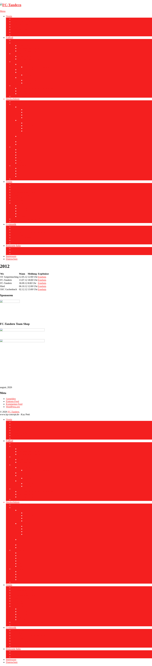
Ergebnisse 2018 (25, 91)
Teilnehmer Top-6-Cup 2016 (37, 83)
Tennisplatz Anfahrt (21, 195)
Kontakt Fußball (19, 96)
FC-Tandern (13, 412)
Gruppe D (28, 117)
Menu (2, 11)
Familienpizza (18, 253)
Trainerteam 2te (25, 56)
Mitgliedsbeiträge (20, 29)
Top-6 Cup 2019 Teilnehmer (37, 67)
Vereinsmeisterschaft (21, 165)
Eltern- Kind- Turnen (22, 235)
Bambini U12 (24, 216)
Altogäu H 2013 (25, 107)
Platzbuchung (18, 184)
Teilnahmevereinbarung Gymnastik (28, 243)
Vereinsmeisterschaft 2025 (24, 187)
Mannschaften (18, 203)
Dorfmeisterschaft (20, 147)
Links (14, 179)
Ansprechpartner (19, 240)
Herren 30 (22, 208)
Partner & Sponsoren (21, 24)
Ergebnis (42, 277)
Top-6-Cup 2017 (26, 72)
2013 (20, 136)
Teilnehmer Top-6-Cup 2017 (37, 75)
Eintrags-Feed (12, 401)
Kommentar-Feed (14, 404)
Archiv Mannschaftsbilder (30, 51)
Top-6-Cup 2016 (26, 77)
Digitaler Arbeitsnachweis (24, 189)
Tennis (9, 181)
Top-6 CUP (17, 61)
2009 (20, 160)
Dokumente (17, 32)
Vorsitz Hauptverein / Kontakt (26, 21)
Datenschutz (12, 259)
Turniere (16, 133)
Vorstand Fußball (20, 40)
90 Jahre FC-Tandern (22, 19)
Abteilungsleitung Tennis (23, 192)
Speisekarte (17, 251)
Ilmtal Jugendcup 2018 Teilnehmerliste (36, 88)
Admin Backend (19, 221)
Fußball (9, 37)
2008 (20, 163)
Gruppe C (28, 115)
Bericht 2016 (30, 80)
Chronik (16, 27)
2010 (20, 144)
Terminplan (17, 197)
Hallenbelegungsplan (22, 35)
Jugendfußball (18, 85)
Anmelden (11, 398)
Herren (21, 205)
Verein (9, 16)
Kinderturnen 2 (19, 229)
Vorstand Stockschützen (23, 101)
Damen (21, 213)
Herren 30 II (23, 211)
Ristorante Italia (13, 245)
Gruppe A (28, 109)
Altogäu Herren (19, 104)
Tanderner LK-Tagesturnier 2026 (27, 219)
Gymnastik (11, 224)
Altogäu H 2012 (25, 120)
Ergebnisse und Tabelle (29, 48)
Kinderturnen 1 (19, 227)
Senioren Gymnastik (21, 237)
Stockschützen (12, 99)
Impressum (11, 256)
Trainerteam (23, 45)
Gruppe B (28, 112)
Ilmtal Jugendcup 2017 (28, 93)
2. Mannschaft (18, 53)
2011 (20, 141)
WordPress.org (13, 406)
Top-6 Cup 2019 (25, 64)
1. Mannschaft (18, 43)
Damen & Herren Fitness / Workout (28, 232)
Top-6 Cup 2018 (25, 69)
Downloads (17, 200)
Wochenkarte (18, 248)
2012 (20, 139)
